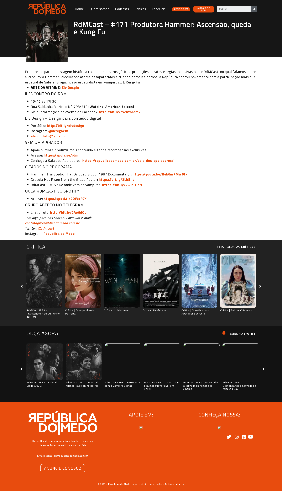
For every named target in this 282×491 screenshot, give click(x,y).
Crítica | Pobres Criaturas (236, 310)
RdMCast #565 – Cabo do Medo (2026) (42, 384)
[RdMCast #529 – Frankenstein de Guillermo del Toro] (44, 281)
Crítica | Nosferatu (154, 310)
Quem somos (99, 8)
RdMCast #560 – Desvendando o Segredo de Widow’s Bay (239, 385)
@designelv (58, 130)
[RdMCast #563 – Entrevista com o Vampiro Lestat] (123, 361)
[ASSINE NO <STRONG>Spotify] (224, 333)
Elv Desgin (70, 87)
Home (79, 8)
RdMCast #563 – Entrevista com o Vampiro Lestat (122, 384)
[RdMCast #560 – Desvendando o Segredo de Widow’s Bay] (241, 361)
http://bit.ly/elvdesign (65, 125)
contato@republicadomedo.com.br (52, 223)
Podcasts (122, 8)
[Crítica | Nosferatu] (161, 281)
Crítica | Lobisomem (116, 310)
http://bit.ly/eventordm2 (120, 111)
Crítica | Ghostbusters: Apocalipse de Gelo (195, 312)
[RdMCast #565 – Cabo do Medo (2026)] (44, 361)
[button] (21, 286)
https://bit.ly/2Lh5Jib (117, 179)
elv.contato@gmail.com (51, 136)
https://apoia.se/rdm (61, 155)
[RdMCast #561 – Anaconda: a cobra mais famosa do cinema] (201, 361)
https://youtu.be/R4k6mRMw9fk (160, 174)
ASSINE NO (241, 333)
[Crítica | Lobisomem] (122, 281)
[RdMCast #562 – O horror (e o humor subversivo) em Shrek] (162, 361)
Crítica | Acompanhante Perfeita (79, 312)
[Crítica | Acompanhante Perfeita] (83, 281)
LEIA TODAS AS (236, 246)
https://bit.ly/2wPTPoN (122, 184)
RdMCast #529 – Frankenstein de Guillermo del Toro (43, 313)
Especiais (159, 8)
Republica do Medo (59, 233)
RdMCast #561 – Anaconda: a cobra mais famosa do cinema (200, 385)
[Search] (254, 9)
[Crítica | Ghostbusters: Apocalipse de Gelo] (199, 281)
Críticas (140, 8)
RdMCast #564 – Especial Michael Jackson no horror (82, 384)
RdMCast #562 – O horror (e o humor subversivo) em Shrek (161, 385)
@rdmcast (46, 228)
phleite (180, 484)
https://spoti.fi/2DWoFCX (65, 198)
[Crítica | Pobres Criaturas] (238, 281)
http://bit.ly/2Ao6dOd (68, 212)
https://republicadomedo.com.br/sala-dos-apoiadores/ (128, 160)
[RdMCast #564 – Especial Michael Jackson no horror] (84, 361)
